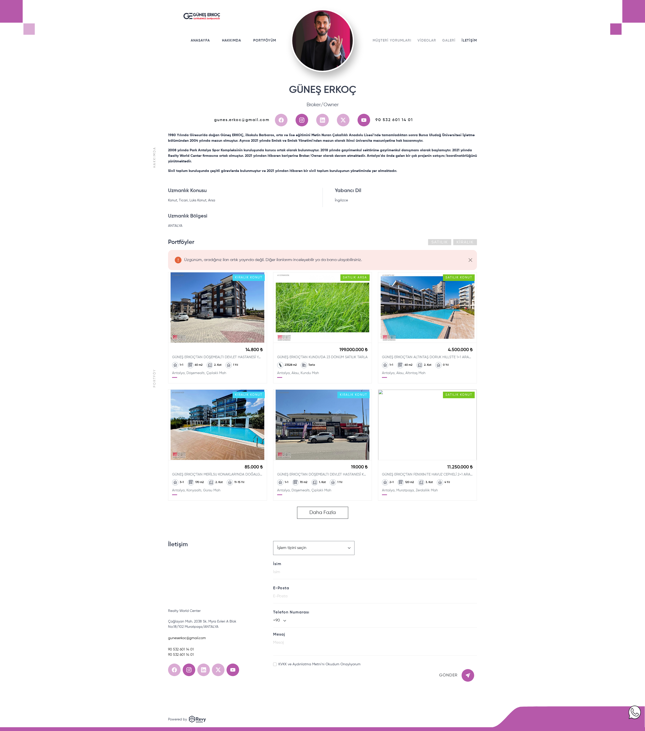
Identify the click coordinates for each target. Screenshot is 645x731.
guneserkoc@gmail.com (187, 638)
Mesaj (279, 635)
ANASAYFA (200, 40)
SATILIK (439, 242)
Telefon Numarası (291, 612)
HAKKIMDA (231, 40)
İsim (277, 564)
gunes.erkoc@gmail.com (242, 120)
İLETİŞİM (469, 40)
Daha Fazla (322, 512)
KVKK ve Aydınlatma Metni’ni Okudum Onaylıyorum (319, 664)
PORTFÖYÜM (264, 40)
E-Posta (281, 588)
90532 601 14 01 (394, 120)
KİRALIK (465, 242)
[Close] (470, 260)
